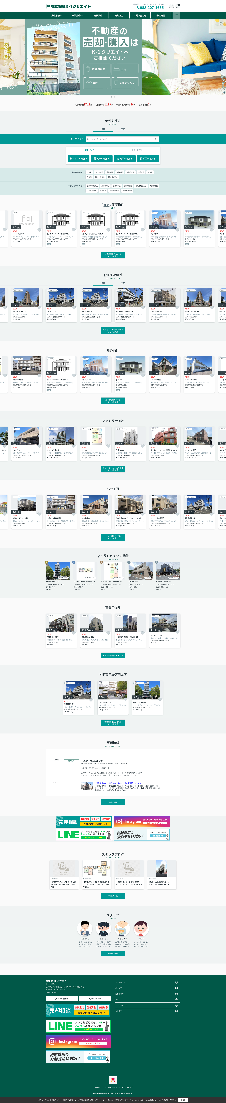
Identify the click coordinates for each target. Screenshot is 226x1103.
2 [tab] (114, 97)
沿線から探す (103, 158)
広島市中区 (117, 186)
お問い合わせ (140, 15)
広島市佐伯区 (91, 191)
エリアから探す (80, 158)
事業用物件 (77, 15)
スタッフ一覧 (113, 954)
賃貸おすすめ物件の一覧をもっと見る (113, 331)
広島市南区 (105, 186)
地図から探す (126, 158)
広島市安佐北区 (141, 186)
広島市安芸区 (114, 191)
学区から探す (149, 158)
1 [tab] (111, 97)
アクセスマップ (121, 1005)
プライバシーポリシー (112, 1087)
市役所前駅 (99, 172)
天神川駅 (120, 172)
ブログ (117, 999)
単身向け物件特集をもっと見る (113, 401)
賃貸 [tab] (103, 129)
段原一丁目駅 (100, 177)
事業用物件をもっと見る (113, 656)
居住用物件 (56, 15)
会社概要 (161, 15)
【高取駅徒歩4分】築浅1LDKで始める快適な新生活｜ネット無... (119, 783)
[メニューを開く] (176, 15)
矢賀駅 (150, 172)
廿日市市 (103, 191)
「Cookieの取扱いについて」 (152, 1100)
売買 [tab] (123, 129)
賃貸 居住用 (90, 150)
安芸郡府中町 (127, 191)
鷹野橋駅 (110, 172)
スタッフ (118, 988)
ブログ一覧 (113, 896)
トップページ (120, 982)
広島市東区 (154, 186)
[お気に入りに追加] (5, 230)
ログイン (171, 7)
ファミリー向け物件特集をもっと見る (113, 469)
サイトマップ (128, 1087)
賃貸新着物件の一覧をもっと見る (113, 255)
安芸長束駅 (130, 172)
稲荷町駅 (141, 172)
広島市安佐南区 (92, 186)
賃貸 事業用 (137, 150)
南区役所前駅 (112, 177)
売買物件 (98, 15)
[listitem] (61, 228)
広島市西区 (128, 186)
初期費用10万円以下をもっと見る (113, 723)
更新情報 (113, 802)
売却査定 (119, 15)
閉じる (183, 1100)
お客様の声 (119, 994)
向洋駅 (89, 177)
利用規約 (98, 1087)
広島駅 (89, 172)
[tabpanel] (113, 57)
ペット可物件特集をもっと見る (113, 537)
